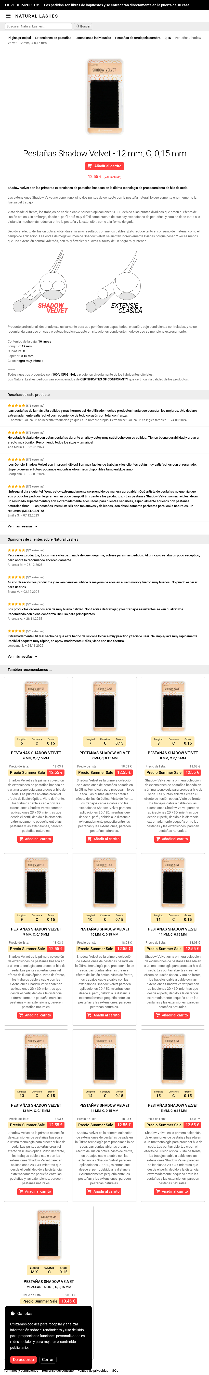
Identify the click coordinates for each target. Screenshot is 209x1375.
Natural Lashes (36, 16)
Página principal (19, 38)
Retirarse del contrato (58, 1370)
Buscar (85, 26)
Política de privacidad (92, 1370)
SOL (115, 1370)
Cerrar (48, 1359)
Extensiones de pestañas (53, 38)
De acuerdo (23, 1359)
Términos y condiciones (21, 1370)
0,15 (168, 38)
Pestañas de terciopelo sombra (138, 38)
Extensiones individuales (93, 38)
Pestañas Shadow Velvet (36, 755)
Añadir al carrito (107, 166)
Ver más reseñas (21, 526)
